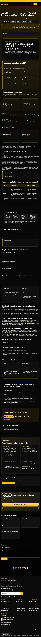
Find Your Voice (19, 603)
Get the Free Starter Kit (20, 507)
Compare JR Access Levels (21, 610)
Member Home (3, 615)
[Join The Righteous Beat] (21, 593)
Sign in (2, 629)
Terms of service (13, 635)
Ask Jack (2, 626)
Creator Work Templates (5, 624)
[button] (1, 488)
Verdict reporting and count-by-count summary (10, 428)
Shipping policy (18, 635)
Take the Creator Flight (5, 601)
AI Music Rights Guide (18, 416)
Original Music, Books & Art (34, 608)
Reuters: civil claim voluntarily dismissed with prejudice (11, 429)
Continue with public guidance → (29, 454)
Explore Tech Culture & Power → (20, 504)
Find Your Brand (19, 606)
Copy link (29, 21)
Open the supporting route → (28, 468)
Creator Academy (4, 606)
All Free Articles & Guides (33, 610)
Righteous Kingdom (32, 601)
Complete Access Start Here (6, 622)
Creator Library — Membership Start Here (7, 618)
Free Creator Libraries (5, 608)
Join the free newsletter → (8, 483)
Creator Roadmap (27, 416)
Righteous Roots (32, 606)
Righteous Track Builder (20, 608)
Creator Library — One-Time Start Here (7, 620)
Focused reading (13, 21)
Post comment (4, 558)
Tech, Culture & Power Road (8, 416)
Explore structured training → (9, 470)
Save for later (24, 21)
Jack (4, 4)
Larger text (19, 21)
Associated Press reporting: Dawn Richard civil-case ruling (11, 430)
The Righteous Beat (7, 419)
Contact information (25, 635)
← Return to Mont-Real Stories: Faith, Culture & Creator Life (20, 540)
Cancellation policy (32, 635)
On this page (4, 33)
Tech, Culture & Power (33, 603)
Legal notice (37, 635)
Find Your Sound (19, 601)
